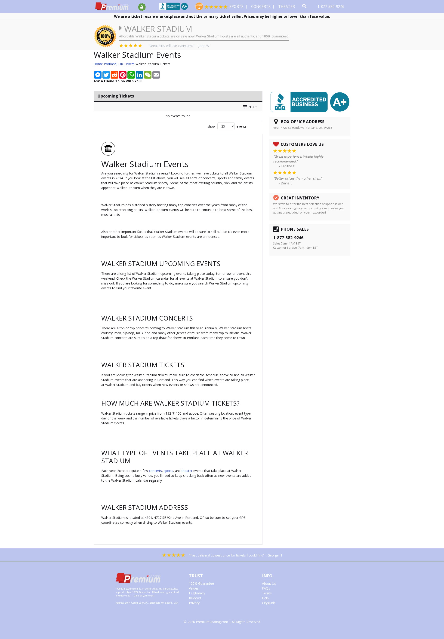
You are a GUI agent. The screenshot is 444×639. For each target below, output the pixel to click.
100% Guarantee (201, 583)
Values (194, 588)
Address (120, 602)
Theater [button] (287, 6)
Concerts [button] (261, 6)
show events (227, 126)
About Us (269, 583)
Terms (267, 593)
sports (168, 470)
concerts (155, 470)
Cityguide (269, 603)
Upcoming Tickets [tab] (116, 96)
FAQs (266, 588)
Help (265, 598)
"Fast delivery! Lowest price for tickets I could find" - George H (235, 555)
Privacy (194, 603)
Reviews (195, 598)
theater (187, 470)
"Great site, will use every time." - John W (178, 45)
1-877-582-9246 (331, 6)
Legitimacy (197, 593)
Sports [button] (236, 6)
